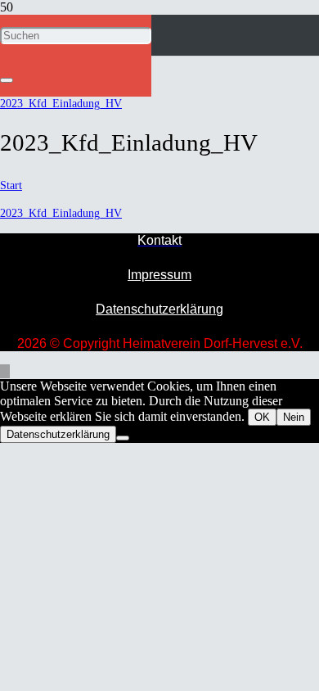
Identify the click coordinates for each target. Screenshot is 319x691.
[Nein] (122, 438)
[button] (5, 371)
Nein (293, 417)
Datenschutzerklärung (159, 309)
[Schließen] (6, 80)
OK (262, 417)
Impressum (159, 275)
